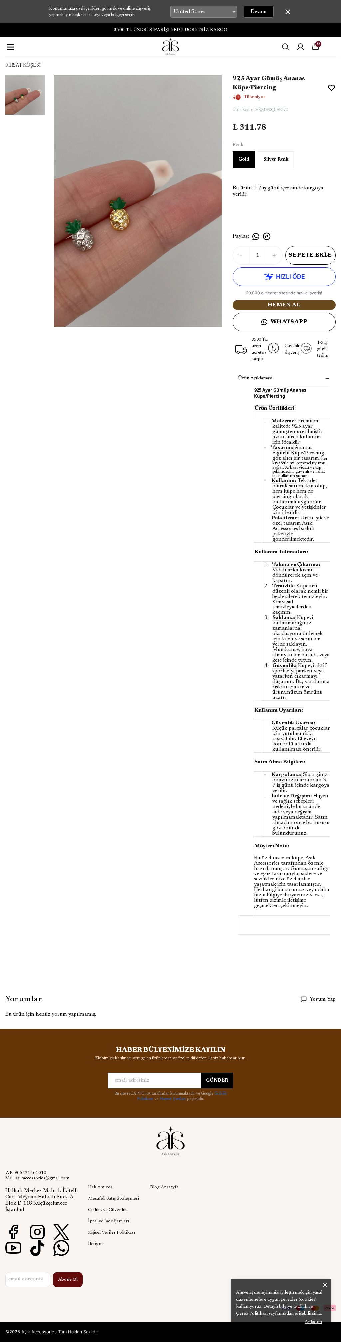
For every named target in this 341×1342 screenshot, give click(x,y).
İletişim (95, 1244)
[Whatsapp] (61, 1248)
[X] (61, 1232)
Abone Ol (68, 1279)
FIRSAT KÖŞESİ (23, 65)
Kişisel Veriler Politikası (111, 1232)
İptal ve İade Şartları (108, 1221)
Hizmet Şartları (173, 1099)
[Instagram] (37, 1232)
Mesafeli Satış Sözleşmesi (113, 1198)
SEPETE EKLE (310, 255)
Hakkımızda (100, 1187)
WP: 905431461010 (25, 1173)
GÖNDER (217, 1080)
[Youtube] (13, 1248)
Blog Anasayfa (164, 1187)
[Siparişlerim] (300, 47)
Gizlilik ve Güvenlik (107, 1210)
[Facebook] (13, 1232)
